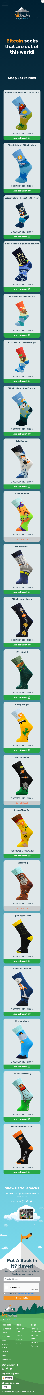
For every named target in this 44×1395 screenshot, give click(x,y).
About (19, 1335)
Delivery (34, 1346)
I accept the (19, 1293)
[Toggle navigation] (5, 3)
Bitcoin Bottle (5, 1346)
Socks (4, 1333)
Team (4, 1355)
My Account (7, 1329)
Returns (34, 1342)
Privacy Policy (34, 1336)
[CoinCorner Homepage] (22, 18)
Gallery (5, 1351)
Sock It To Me (22, 1298)
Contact (20, 1339)
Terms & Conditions (25, 1293)
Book (4, 1341)
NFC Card (6, 1337)
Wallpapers (6, 1359)
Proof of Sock (20, 1330)
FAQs (18, 1343)
